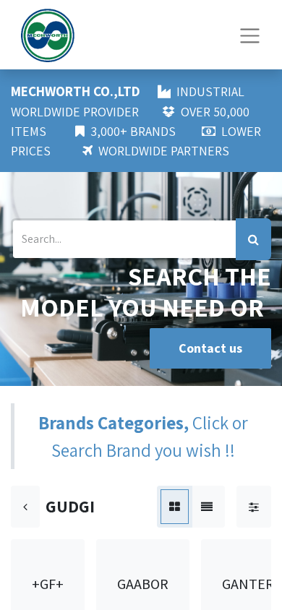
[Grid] (174, 507)
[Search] (253, 239)
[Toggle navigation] (249, 34)
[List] (207, 507)
